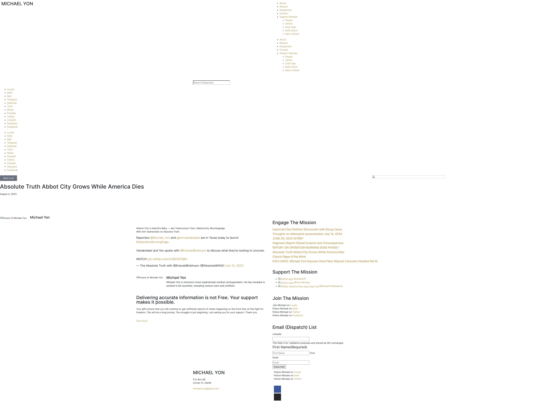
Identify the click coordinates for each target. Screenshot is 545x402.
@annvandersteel (188, 237)
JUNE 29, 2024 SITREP (287, 238)
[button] (137, 222)
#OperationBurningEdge (152, 242)
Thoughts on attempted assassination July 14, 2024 (307, 234)
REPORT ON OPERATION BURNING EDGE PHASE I (305, 247)
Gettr (10, 92)
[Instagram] (277, 397)
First (312, 353)
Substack (12, 123)
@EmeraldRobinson (193, 250)
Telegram (12, 99)
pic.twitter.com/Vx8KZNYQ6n (167, 259)
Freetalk (11, 113)
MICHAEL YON (17, 3)
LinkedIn (11, 120)
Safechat (12, 102)
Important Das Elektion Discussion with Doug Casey (307, 229)
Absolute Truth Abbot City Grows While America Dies (308, 252)
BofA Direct (291, 30)
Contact (284, 13)
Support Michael (288, 16)
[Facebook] (277, 389)
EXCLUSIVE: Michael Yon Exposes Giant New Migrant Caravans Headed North (325, 261)
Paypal (289, 20)
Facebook (12, 126)
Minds (10, 109)
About (283, 3)
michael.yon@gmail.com (206, 388)
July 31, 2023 (234, 265)
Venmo (289, 23)
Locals (10, 89)
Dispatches (286, 10)
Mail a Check (292, 33)
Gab (9, 96)
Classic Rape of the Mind (289, 256)
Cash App (290, 27)
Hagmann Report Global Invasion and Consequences (308, 243)
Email (275, 357)
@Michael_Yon (160, 237)
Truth (10, 106)
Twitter (11, 116)
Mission (284, 6)
